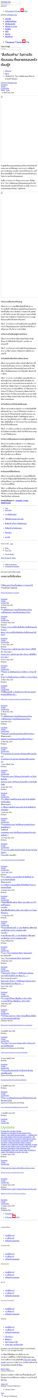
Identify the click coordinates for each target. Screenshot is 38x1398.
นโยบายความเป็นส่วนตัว (14, 1345)
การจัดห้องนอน (10, 514)
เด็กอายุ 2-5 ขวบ (11, 26)
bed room (8, 510)
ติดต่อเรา (8, 1339)
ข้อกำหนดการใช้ (11, 1342)
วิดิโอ (7, 31)
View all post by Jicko (8, 558)
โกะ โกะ (8, 550)
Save (2, 1393)
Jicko (8, 90)
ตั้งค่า (21, 1365)
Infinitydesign (6, 503)
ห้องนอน (8, 532)
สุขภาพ (7, 34)
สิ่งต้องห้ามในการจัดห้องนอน (16, 523)
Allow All (4, 1384)
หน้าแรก (8, 71)
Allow (7, 1369)
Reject (3, 1369)
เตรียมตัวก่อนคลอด (12, 1241)
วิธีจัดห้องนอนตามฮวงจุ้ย (14, 519)
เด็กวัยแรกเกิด (10, 24)
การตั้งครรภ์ (9, 1238)
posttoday (19, 500)
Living (25, 500)
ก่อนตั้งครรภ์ (9, 1235)
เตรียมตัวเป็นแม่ (10, 21)
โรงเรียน (8, 29)
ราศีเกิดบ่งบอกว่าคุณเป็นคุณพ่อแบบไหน (15, 612)
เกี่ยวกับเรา (9, 36)
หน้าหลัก (8, 19)
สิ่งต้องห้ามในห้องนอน (13, 528)
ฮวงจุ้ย (7, 537)
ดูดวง (7, 73)
